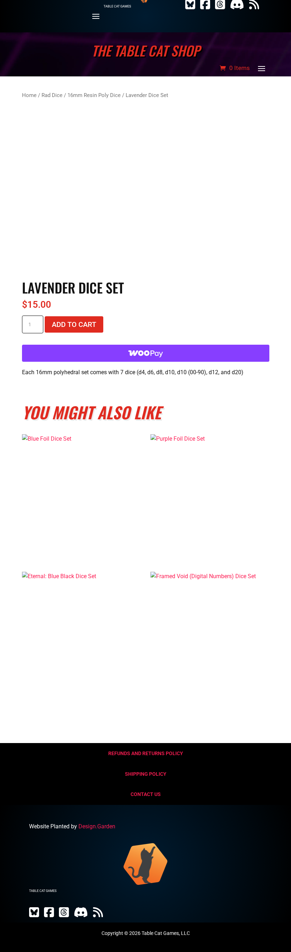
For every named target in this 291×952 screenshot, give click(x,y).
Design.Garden (96, 826)
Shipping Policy (145, 774)
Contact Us (146, 794)
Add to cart (74, 324)
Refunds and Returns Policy (145, 753)
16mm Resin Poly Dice (94, 95)
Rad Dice (52, 95)
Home (29, 95)
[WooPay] (145, 353)
